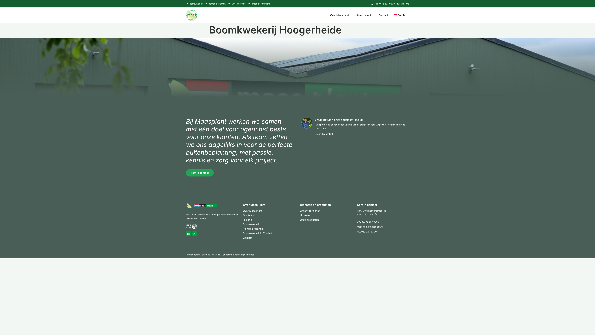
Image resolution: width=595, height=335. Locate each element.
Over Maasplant (339, 15)
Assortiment (363, 15)
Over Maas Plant (252, 210)
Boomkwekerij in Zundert (257, 233)
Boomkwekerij (251, 224)
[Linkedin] (188, 233)
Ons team (248, 215)
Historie (247, 219)
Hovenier (305, 215)
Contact (383, 15)
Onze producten (309, 219)
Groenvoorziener (310, 210)
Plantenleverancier (253, 228)
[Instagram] (194, 233)
